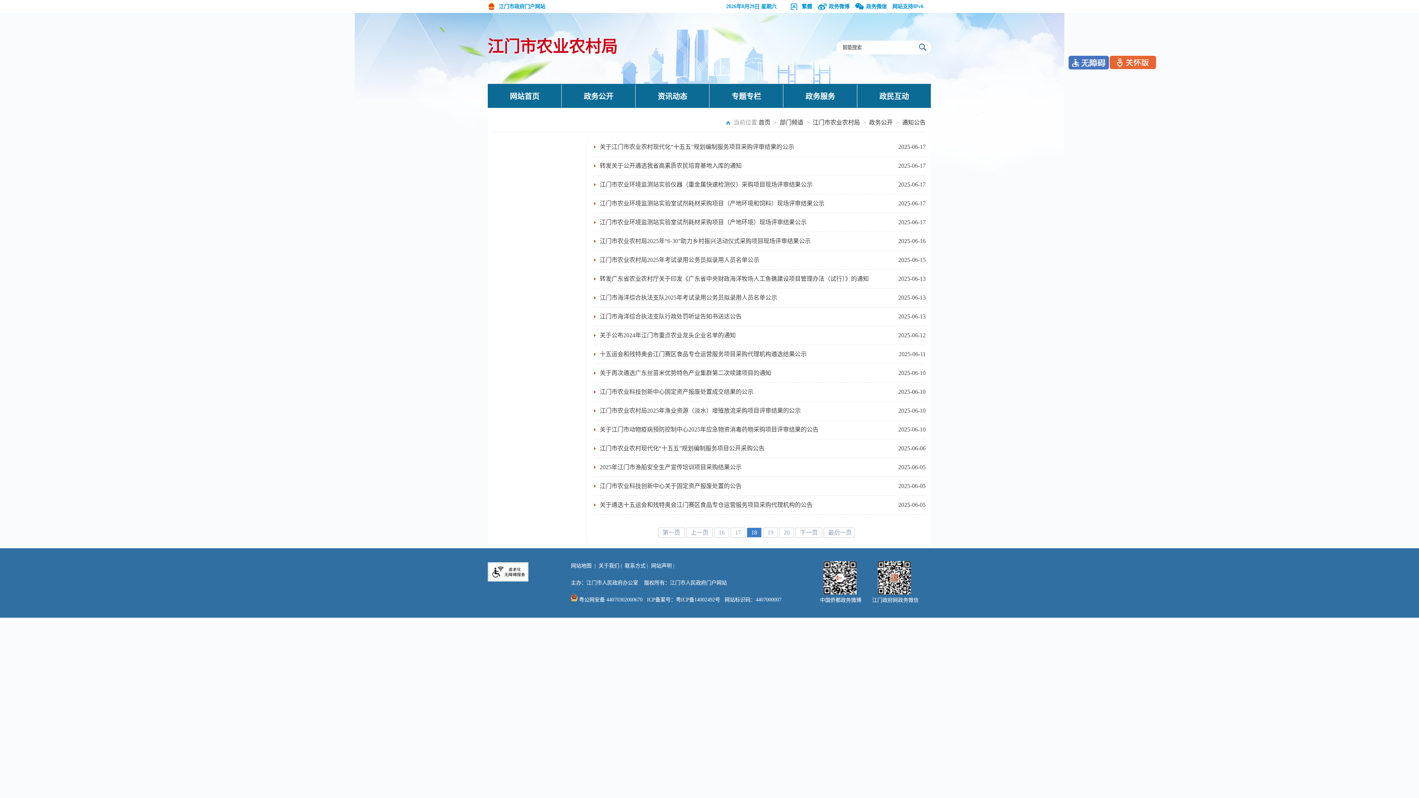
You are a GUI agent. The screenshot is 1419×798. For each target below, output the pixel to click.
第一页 (672, 532)
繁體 (807, 6)
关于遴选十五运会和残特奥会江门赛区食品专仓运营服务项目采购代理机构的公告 (706, 505)
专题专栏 (746, 96)
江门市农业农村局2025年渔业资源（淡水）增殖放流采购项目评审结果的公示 (700, 410)
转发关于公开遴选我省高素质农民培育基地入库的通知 (671, 166)
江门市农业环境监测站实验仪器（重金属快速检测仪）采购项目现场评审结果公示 (706, 184)
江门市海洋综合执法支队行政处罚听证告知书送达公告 (671, 316)
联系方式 (635, 566)
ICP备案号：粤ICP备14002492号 (683, 600)
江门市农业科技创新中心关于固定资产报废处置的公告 (671, 486)
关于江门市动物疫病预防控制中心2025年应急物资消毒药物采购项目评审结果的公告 (709, 429)
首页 (764, 122)
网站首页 (525, 96)
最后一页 (840, 532)
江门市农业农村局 (553, 47)
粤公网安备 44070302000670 (610, 600)
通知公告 (914, 122)
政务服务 (820, 96)
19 (771, 532)
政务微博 (839, 6)
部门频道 (791, 122)
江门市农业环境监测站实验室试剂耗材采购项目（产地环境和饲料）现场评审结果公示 (712, 203)
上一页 (700, 532)
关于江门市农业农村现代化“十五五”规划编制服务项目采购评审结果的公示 (697, 147)
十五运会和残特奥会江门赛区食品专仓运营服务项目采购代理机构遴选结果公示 (703, 354)
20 (787, 532)
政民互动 (894, 96)
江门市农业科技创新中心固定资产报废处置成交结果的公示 (676, 392)
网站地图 (581, 566)
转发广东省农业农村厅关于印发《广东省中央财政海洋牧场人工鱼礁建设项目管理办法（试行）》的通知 (734, 279)
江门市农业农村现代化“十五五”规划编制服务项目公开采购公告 (682, 448)
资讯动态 (672, 96)
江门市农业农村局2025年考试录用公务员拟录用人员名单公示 (679, 260)
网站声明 (661, 566)
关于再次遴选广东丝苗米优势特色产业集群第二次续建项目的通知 (685, 373)
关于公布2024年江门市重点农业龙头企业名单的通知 (668, 335)
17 (738, 532)
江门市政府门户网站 (522, 6)
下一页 (809, 532)
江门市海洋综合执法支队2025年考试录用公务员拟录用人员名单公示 (688, 297)
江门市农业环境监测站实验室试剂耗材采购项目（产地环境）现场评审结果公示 (703, 222)
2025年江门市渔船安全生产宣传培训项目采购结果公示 (671, 467)
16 (722, 532)
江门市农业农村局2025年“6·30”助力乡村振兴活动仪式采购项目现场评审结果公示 (705, 241)
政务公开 (598, 96)
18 (755, 532)
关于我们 (609, 566)
